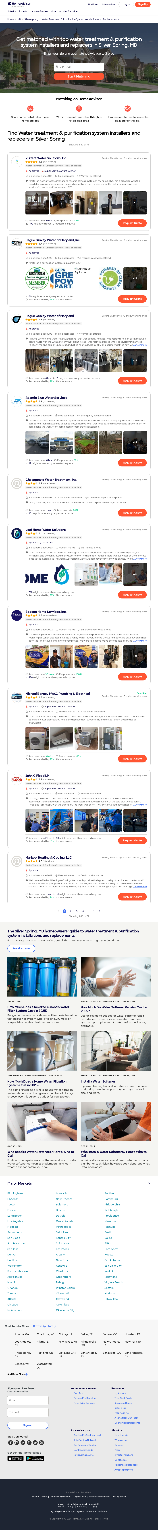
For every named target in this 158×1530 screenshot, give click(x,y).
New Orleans (64, 1199)
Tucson (11, 1204)
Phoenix (12, 1199)
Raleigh (60, 1282)
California (70, 1505)
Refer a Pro (120, 1408)
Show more (141, 345)
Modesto (13, 1226)
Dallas (108, 1238)
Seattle (109, 1288)
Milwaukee (111, 1299)
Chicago (12, 1304)
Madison (109, 1293)
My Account (120, 1393)
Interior (12, 11)
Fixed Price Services (84, 1403)
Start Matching (79, 76)
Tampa (11, 1293)
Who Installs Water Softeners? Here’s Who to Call (114, 1153)
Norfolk (109, 1271)
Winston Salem (65, 1288)
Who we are (120, 1440)
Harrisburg (111, 1199)
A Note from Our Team (126, 1418)
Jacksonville (15, 1276)
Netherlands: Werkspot (99, 1496)
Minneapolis (63, 1226)
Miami (11, 1282)
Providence (111, 1215)
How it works (121, 1435)
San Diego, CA (112, 1352)
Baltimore (62, 1204)
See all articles (21, 948)
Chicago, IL (66, 1334)
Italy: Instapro (79, 1496)
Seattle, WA (22, 1364)
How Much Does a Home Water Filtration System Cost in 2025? (37, 1083)
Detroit (60, 1215)
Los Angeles (15, 1221)
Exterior (23, 11)
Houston (109, 1254)
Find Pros (78, 1393)
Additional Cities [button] (16, 1374)
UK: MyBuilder (119, 1496)
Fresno (11, 1210)
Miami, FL (43, 1341)
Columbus (62, 1304)
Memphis (110, 1221)
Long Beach (14, 1215)
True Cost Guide (123, 1398)
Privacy (61, 1505)
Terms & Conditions (97, 1511)
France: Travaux (39, 1496)
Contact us (120, 1460)
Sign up (28, 1425)
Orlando (12, 1288)
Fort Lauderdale (17, 1271)
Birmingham (15, 1193)
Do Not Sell (81, 1505)
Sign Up (143, 4)
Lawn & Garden (39, 11)
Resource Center (123, 1403)
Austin (108, 1232)
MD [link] (19, 19)
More (53, 11)
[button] (37, 202)
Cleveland (62, 1299)
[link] (79, 161)
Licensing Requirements (127, 1422)
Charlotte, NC (45, 1334)
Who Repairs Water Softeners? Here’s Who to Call (40, 1153)
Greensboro (63, 1276)
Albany (60, 1254)
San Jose (13, 1249)
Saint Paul (62, 1232)
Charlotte (62, 1271)
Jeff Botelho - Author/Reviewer (100, 1001)
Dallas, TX (87, 1334)
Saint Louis (62, 1243)
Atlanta (12, 1299)
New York (62, 1260)
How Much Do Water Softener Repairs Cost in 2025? (114, 1009)
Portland (109, 1193)
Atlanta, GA (22, 1334)
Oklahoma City (65, 1310)
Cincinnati (62, 1293)
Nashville (110, 1226)
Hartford (12, 1260)
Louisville (61, 1193)
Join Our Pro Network (85, 1440)
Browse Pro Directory (85, 1398)
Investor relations (123, 1455)
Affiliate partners (123, 1469)
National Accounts (84, 1455)
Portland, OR (45, 1352)
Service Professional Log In (88, 1435)
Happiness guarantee (126, 1464)
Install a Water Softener (98, 1081)
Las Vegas (62, 1249)
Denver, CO (110, 1334)
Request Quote (132, 223)
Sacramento (15, 1232)
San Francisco (16, 1243)
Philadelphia (112, 1204)
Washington (14, 1265)
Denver (12, 1254)
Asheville (61, 1265)
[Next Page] (100, 911)
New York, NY (133, 1341)
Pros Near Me (121, 1413)
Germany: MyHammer (60, 1496)
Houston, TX (132, 1334)
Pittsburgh (111, 1210)
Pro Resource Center (85, 1445)
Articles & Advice (68, 11)
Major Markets (19, 1183)
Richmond (110, 1276)
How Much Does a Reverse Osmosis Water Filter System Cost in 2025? (38, 1009)
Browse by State (43, 1326)
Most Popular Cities (17, 1326)
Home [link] (10, 19)
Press (117, 1450)
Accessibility (94, 1505)
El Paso (108, 1243)
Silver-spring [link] (31, 19)
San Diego (13, 1238)
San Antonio (112, 1260)
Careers (118, 1445)
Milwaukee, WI (68, 1341)
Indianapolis (14, 1310)
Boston (60, 1210)
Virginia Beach (113, 1282)
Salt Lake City (113, 1265)
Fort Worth (111, 1249)
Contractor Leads (83, 1450)
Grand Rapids (64, 1221)
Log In (126, 4)
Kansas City (63, 1238)
